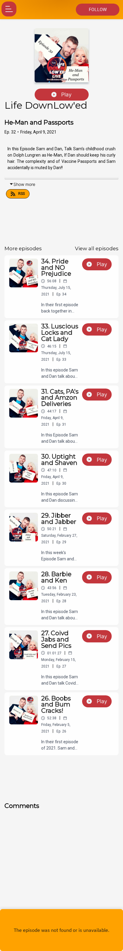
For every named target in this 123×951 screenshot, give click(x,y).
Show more (24, 184)
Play (66, 94)
